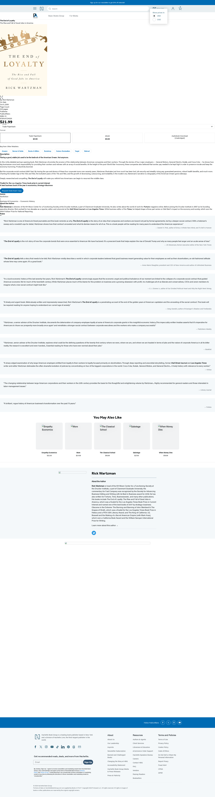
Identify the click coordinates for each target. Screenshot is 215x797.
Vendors (136, 770)
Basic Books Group (56, 16)
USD (159, 15)
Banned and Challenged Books (116, 756)
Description (4, 154)
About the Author (7, 203)
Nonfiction (4, 196)
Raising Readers (139, 774)
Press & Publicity (114, 775)
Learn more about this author (104, 525)
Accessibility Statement (116, 765)
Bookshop (47, 151)
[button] (107, 97)
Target (77, 151)
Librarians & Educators (141, 747)
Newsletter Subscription (117, 751)
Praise (2, 214)
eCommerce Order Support (143, 751)
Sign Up (88, 762)
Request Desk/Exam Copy (12, 190)
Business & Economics (9, 201)
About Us (111, 739)
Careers (136, 758)
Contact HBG (138, 762)
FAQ (134, 766)
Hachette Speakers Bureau (143, 755)
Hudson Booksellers (63, 151)
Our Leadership (113, 743)
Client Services (138, 743)
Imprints (111, 747)
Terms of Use (163, 739)
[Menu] (34, 8)
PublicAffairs (5, 113)
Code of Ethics (163, 751)
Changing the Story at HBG (118, 761)
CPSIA (160, 769)
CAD (159, 19)
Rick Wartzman (8, 99)
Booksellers (137, 778)
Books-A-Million (33, 151)
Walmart (87, 151)
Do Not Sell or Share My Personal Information (167, 756)
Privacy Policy (163, 743)
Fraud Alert (162, 765)
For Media (74, 16)
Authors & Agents (139, 739)
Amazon (5, 151)
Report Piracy (163, 761)
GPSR (160, 773)
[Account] (173, 9)
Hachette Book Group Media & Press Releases (118, 770)
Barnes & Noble (17, 151)
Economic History (27, 201)
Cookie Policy (163, 747)
